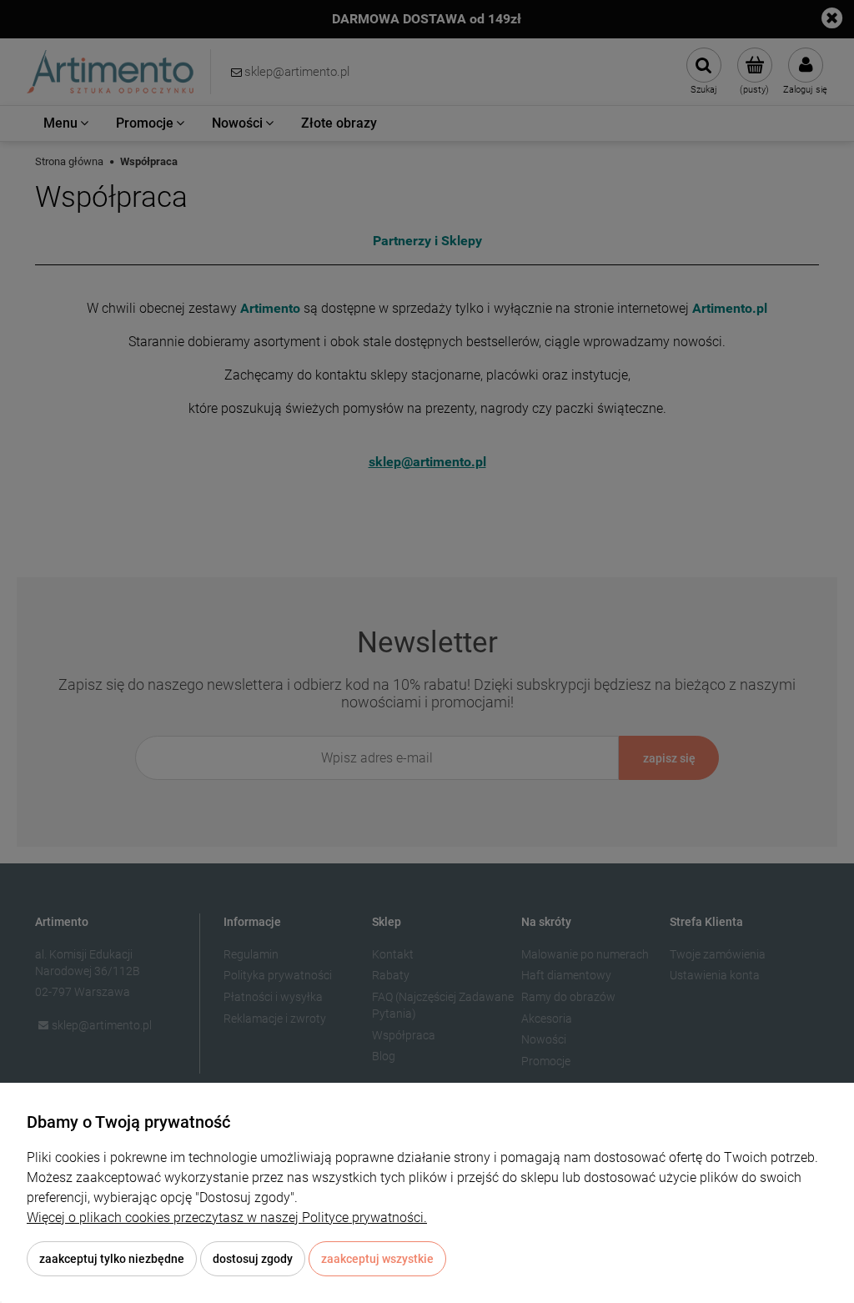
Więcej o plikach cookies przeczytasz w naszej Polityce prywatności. (227, 1217)
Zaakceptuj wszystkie (377, 1258)
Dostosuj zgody (253, 1258)
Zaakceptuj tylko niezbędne (111, 1258)
